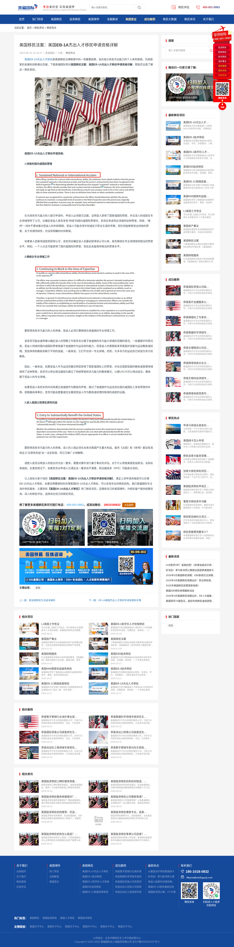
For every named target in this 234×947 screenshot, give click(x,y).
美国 (37, 587)
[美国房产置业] (29, 644)
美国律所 (54, 865)
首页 (21, 19)
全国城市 (21, 871)
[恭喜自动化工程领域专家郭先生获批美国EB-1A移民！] (29, 752)
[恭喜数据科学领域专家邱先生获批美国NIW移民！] (98, 721)
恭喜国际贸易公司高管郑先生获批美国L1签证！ (140, 881)
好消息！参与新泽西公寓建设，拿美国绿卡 (171, 876)
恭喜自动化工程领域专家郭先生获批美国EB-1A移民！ (143, 892)
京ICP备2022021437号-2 (145, 941)
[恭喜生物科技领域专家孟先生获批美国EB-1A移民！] (173, 382)
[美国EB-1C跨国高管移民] (29, 688)
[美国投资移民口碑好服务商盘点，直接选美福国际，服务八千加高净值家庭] (29, 786)
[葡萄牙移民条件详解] (173, 505)
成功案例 (149, 19)
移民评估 (222, 70)
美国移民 (56, 19)
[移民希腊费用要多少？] (173, 536)
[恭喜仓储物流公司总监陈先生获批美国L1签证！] (173, 351)
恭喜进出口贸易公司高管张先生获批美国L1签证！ (141, 886)
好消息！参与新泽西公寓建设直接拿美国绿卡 (190, 570)
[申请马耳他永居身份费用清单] (173, 429)
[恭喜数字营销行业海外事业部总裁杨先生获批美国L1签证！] (29, 721)
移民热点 (51, 27)
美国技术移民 (85, 918)
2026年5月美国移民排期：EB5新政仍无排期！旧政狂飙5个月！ (190, 576)
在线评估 (21, 886)
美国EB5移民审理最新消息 (180, 590)
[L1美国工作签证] (29, 629)
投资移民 (75, 19)
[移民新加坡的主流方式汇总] (173, 520)
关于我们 (208, 19)
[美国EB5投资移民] (98, 658)
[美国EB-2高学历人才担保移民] (98, 629)
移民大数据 (170, 19)
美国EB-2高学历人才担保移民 (98, 881)
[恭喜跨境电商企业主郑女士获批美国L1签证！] (173, 367)
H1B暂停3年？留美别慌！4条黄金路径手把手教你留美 (190, 566)
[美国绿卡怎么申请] (173, 444)
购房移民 (222, 52)
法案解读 (112, 19)
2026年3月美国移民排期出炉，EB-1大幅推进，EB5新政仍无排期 (189, 596)
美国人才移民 (67, 918)
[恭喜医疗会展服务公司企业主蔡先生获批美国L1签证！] (173, 306)
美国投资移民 (49, 918)
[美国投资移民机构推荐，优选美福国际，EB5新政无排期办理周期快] (29, 817)
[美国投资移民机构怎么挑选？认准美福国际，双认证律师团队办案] (29, 839)
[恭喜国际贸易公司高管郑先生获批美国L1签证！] (29, 737)
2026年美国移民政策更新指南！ (183, 585)
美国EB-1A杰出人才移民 (38, 59)
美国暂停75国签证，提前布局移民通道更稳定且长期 (190, 601)
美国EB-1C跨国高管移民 (95, 892)
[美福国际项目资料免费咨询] (86, 566)
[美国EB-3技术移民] (98, 673)
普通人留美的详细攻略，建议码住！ (167, 881)
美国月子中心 (37, 926)
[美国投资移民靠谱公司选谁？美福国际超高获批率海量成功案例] (98, 839)
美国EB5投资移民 (91, 886)
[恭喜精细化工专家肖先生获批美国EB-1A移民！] (173, 321)
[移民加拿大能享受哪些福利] (173, 459)
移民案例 (21, 881)
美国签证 (131, 19)
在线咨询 (222, 75)
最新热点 (153, 865)
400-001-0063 (75, 504)
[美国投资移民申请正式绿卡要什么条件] (173, 490)
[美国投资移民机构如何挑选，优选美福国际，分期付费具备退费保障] (98, 786)
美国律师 (93, 19)
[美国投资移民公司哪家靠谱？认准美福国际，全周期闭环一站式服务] (98, 801)
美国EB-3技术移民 (92, 876)
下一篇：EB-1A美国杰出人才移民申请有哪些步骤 (115, 600)
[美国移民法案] (98, 644)
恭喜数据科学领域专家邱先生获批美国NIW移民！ (141, 876)
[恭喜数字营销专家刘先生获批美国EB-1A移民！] (98, 752)
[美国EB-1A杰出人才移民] (98, 688)
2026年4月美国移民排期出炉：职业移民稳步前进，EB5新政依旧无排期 (189, 581)
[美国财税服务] (29, 658)
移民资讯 (189, 19)
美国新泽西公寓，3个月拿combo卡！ (168, 892)
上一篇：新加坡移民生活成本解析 (37, 600)
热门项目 (37, 19)
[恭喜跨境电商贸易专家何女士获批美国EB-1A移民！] (173, 397)
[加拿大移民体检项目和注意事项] (173, 475)
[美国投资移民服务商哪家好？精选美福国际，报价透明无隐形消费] (29, 801)
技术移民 (222, 57)
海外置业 (222, 61)
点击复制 (128, 505)
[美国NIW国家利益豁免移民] (29, 673)
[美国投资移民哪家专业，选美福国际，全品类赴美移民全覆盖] (98, 820)
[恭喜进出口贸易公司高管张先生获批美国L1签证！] (98, 737)
